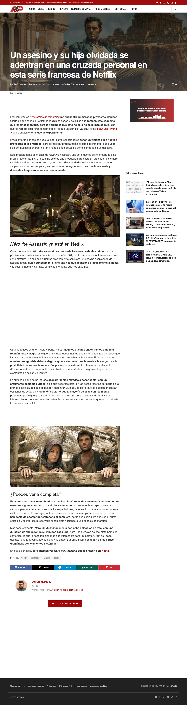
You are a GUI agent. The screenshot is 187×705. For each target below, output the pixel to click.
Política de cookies (79, 685)
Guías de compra (81, 8)
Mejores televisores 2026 (35, 2)
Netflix (106, 551)
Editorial (120, 8)
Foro (134, 8)
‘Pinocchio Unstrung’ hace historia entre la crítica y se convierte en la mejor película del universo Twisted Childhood (161, 188)
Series (67, 84)
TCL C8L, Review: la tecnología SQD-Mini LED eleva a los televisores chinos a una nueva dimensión (161, 256)
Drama (47, 557)
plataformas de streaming (45, 117)
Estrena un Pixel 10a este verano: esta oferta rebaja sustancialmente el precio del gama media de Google (161, 206)
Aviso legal (51, 685)
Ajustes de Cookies (98, 685)
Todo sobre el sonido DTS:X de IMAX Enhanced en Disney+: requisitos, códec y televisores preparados (160, 223)
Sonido (51, 8)
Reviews (63, 8)
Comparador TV (16, 2)
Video (41, 8)
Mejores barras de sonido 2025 (81, 2)
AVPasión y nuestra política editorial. (67, 589)
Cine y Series (102, 8)
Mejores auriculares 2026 (56, 2)
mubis (174, 685)
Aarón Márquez (20, 84)
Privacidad (63, 685)
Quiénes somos (17, 685)
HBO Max (103, 128)
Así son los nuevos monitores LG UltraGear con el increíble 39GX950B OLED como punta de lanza (161, 239)
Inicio (31, 8)
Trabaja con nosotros (35, 685)
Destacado (36, 557)
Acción (24, 557)
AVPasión (20, 697)
